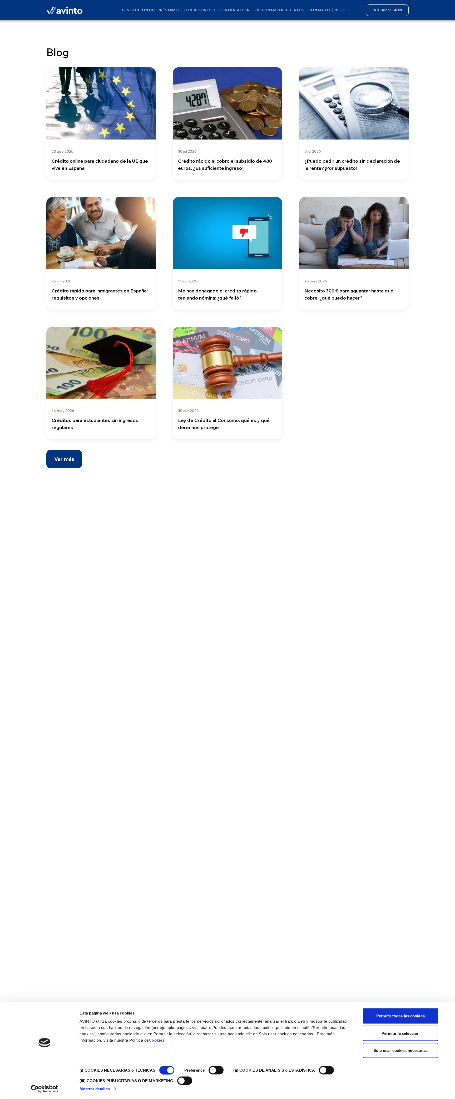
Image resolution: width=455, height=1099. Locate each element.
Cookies (157, 1040)
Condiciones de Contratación (217, 10)
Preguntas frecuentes (279, 10)
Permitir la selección (400, 1033)
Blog (340, 10)
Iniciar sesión (387, 10)
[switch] (216, 1070)
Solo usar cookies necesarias (400, 1050)
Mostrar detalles (95, 1088)
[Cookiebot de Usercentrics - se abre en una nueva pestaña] (45, 1089)
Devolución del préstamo (150, 10)
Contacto (319, 10)
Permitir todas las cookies (400, 1016)
